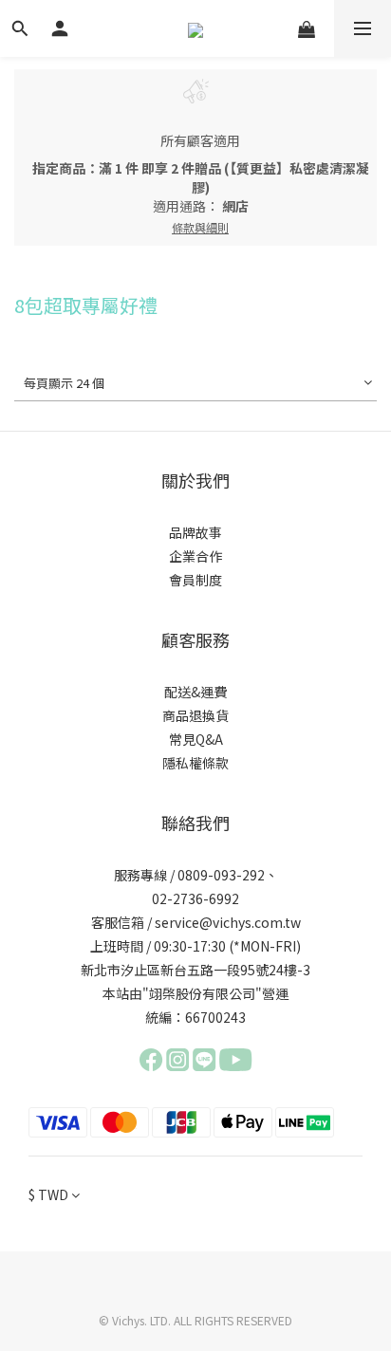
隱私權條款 (195, 762)
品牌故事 (195, 532)
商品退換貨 (195, 715)
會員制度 (195, 579)
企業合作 (195, 555)
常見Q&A (196, 739)
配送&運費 (195, 691)
